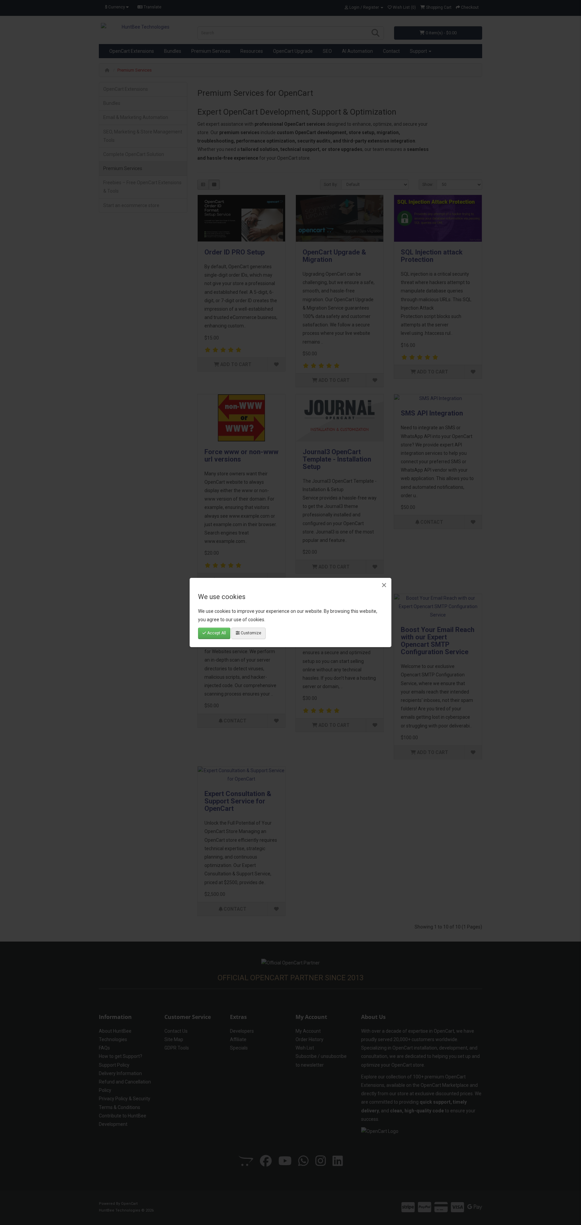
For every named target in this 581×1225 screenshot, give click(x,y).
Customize (250, 633)
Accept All (216, 633)
